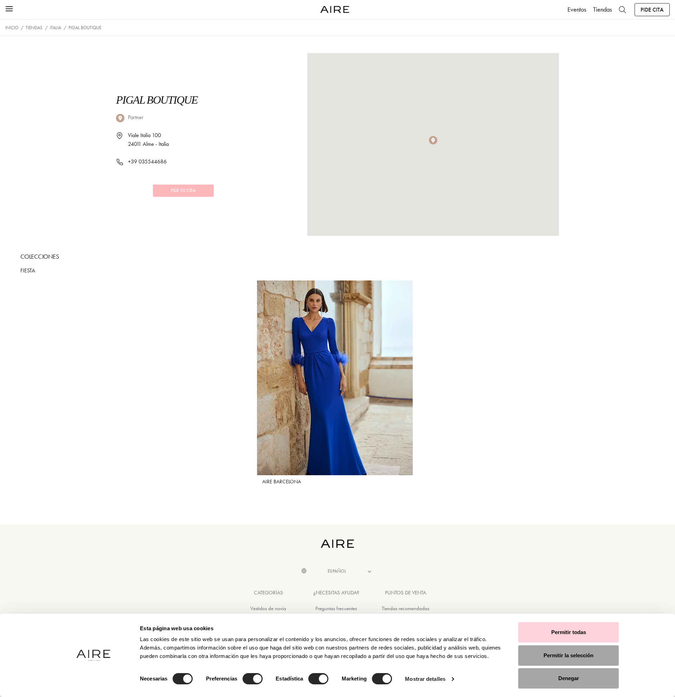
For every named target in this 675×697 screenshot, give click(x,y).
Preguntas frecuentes (336, 608)
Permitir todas (568, 632)
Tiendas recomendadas (405, 608)
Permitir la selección (568, 655)
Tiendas (602, 9)
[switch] (253, 678)
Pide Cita (652, 9)
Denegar (568, 678)
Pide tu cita (183, 190)
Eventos (576, 9)
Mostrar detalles (425, 679)
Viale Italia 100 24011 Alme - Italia (148, 140)
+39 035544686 (147, 161)
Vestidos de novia (268, 608)
